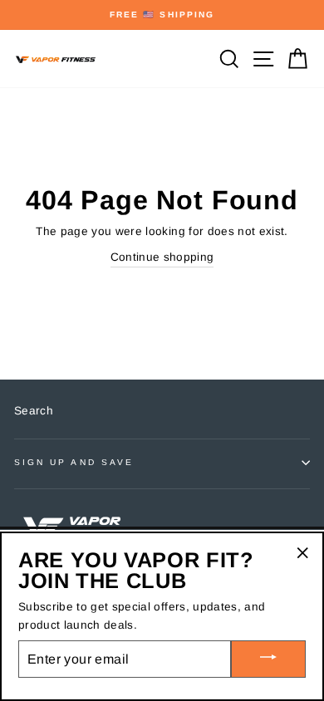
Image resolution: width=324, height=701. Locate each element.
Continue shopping (162, 257)
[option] (162, 15)
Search (33, 410)
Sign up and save (74, 462)
